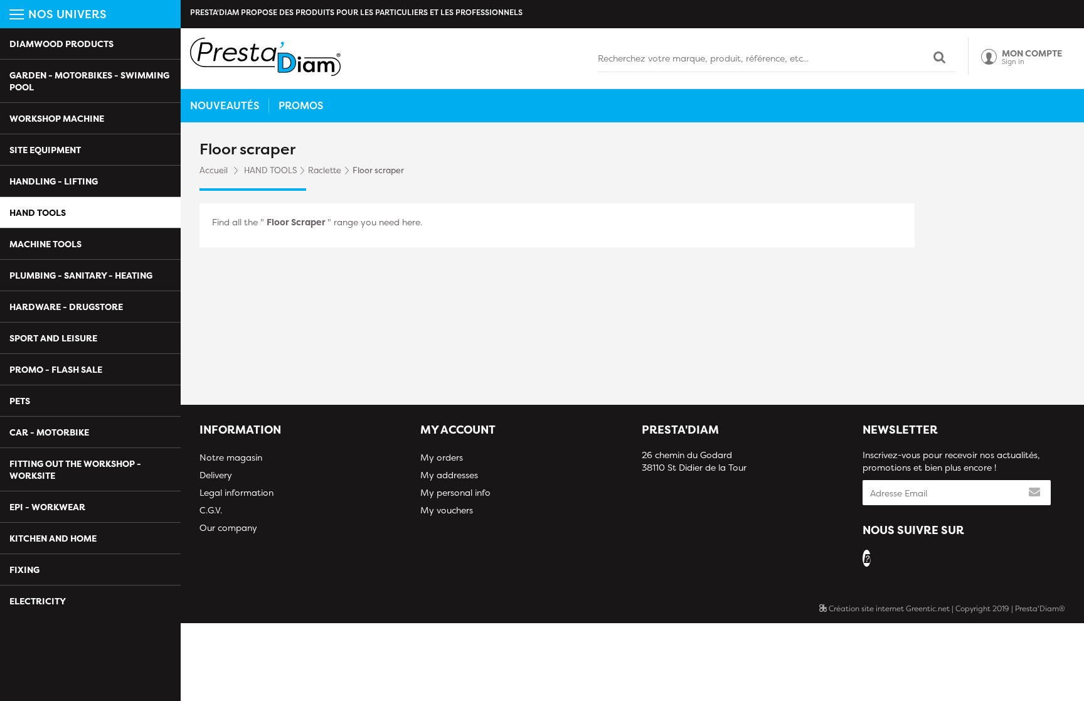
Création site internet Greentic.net (888, 608)
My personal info (455, 492)
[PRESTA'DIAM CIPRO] (265, 57)
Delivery (215, 475)
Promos (301, 105)
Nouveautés (224, 105)
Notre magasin (230, 457)
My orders (441, 457)
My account (458, 429)
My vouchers (446, 510)
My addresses (449, 475)
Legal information (236, 492)
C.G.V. (210, 510)
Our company (228, 527)
